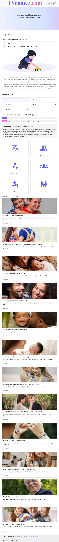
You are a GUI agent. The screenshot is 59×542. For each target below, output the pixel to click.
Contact (16, 536)
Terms (36, 536)
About (20, 536)
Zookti (15, 540)
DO (6, 540)
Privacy (25, 536)
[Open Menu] (3, 3)
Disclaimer (30, 536)
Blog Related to (10, 196)
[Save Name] (5, 35)
